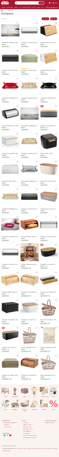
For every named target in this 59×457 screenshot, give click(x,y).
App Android (51, 422)
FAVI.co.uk (49, 448)
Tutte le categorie (51, 7)
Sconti (53, 409)
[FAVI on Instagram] (7, 435)
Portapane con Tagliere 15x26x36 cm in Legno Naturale (16, 375)
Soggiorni (15, 409)
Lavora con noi (7, 426)
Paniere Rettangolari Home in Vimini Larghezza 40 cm (35, 347)
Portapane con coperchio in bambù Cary (12, 347)
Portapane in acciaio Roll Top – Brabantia (32, 209)
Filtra (54, 18)
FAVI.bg (55, 448)
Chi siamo (25, 422)
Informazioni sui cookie (29, 437)
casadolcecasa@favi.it (11, 422)
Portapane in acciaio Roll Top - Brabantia (32, 42)
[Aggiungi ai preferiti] (17, 23)
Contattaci (6, 424)
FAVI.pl (25, 448)
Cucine (34, 7)
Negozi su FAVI (27, 424)
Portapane (10, 10)
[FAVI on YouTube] (10, 435)
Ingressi (44, 409)
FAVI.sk (21, 448)
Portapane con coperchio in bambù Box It (32, 319)
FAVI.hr (39, 448)
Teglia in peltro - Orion (46, 153)
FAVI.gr (4, 450)
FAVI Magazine (27, 431)
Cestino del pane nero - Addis (10, 125)
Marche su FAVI (27, 426)
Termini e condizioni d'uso (30, 435)
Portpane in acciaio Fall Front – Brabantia (13, 70)
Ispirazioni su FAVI (28, 429)
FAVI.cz (16, 448)
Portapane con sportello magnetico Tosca (13, 153)
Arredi (3, 7)
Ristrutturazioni (26, 7)
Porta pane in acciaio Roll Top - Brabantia (13, 264)
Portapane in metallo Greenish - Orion (31, 70)
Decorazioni (9, 7)
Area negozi (26, 433)
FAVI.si (8, 450)
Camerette (34, 409)
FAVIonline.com (6, 445)
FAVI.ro (30, 448)
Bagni (38, 7)
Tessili (16, 7)
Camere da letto (25, 410)
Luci (20, 7)
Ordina (46, 18)
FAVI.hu (34, 448)
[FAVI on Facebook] (4, 435)
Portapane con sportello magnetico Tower (13, 319)
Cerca (41, 3)
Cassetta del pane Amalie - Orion (11, 181)
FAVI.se (44, 448)
